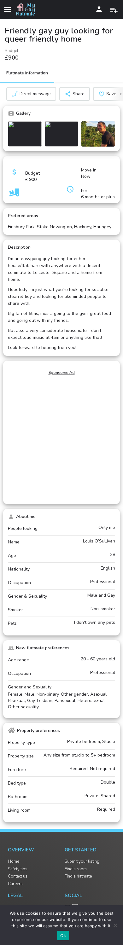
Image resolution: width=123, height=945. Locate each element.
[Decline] (115, 925)
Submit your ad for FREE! (114, 9)
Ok (63, 935)
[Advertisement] (61, 439)
